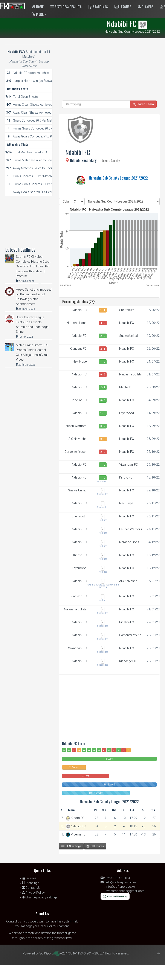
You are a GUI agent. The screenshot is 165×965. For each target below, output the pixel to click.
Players (147, 7)
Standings (100, 7)
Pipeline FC (79, 400)
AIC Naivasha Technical (78, 439)
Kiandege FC (78, 348)
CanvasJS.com (152, 285)
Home (39, 7)
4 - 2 (102, 323)
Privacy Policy (35, 892)
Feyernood (126, 413)
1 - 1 (102, 310)
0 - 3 (102, 400)
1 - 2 (102, 361)
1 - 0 (102, 413)
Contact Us (33, 887)
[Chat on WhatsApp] (115, 896)
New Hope (80, 361)
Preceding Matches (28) (78, 301)
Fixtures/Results (68, 7)
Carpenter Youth (76, 451)
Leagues (125, 7)
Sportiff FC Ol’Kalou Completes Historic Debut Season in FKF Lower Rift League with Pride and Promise (33, 266)
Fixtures (30, 878)
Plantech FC (127, 387)
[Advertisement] (109, 70)
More (39, 14)
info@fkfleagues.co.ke (120, 882)
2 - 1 (102, 348)
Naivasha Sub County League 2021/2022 (118, 178)
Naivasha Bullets (130, 374)
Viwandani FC (128, 464)
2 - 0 (102, 335)
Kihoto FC (126, 477)
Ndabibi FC (79, 310)
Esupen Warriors (75, 426)
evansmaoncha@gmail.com (125, 891)
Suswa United (128, 335)
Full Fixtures (96, 846)
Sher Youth (126, 310)
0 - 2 (102, 374)
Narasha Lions (77, 323)
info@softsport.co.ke (120, 886)
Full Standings (72, 846)
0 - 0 (102, 439)
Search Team (145, 104)
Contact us (13, 921)
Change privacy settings (41, 897)
